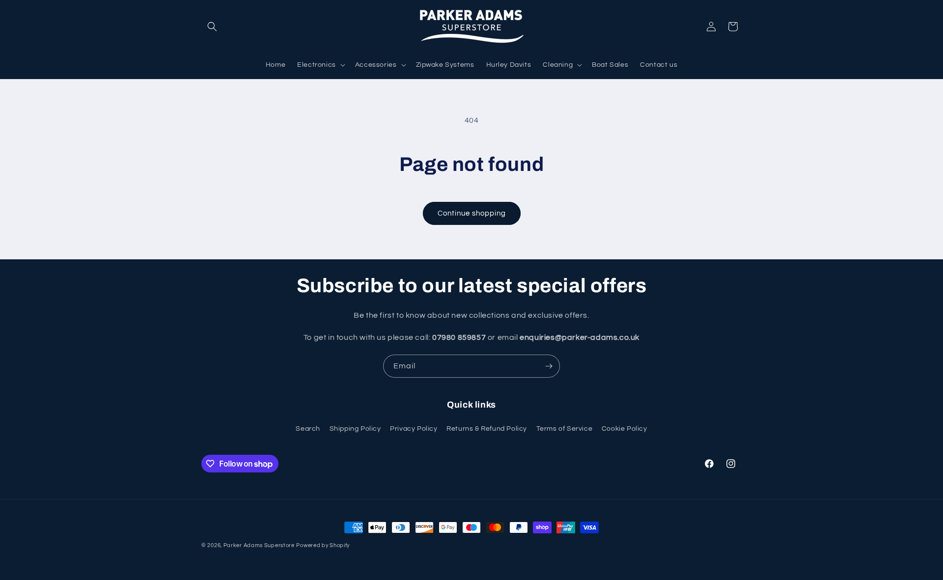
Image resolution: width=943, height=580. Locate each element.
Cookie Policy (624, 428)
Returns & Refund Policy (486, 428)
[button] (212, 26)
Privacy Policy (413, 428)
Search (308, 428)
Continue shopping (472, 213)
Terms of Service (564, 428)
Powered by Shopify (323, 545)
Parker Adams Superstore (259, 545)
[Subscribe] (548, 366)
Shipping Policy (355, 428)
